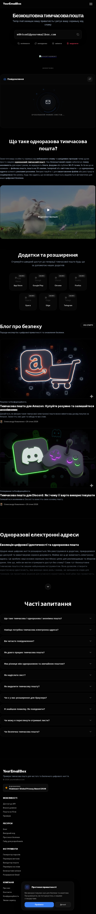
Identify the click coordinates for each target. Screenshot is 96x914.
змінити (58, 43)
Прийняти (39, 905)
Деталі (63, 905)
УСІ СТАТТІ (88, 325)
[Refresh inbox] (89, 79)
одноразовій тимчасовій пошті (30, 162)
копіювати (25, 43)
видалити (74, 43)
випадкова (42, 43)
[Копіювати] (78, 34)
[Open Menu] (90, 4)
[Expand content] (48, 587)
